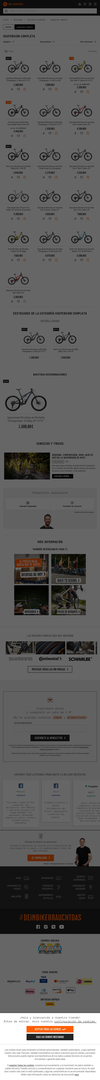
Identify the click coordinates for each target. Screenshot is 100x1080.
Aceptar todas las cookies (48, 1029)
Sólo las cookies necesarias (50, 1037)
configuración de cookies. (75, 1021)
